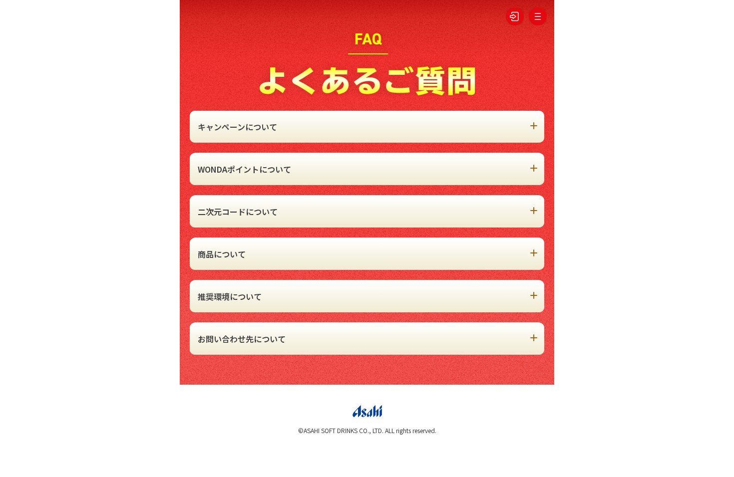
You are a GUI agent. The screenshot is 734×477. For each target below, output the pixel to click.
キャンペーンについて (237, 127)
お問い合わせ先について (242, 339)
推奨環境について (230, 296)
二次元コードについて (238, 212)
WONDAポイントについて (244, 169)
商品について (222, 254)
